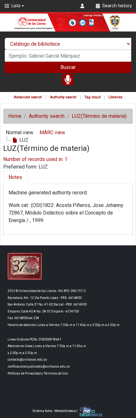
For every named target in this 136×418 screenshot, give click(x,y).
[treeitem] (20, 140)
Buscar (68, 67)
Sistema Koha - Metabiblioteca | (55, 411)
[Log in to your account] (83, 6)
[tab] (15, 177)
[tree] (68, 140)
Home (15, 116)
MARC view (52, 132)
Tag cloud (92, 97)
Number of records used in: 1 (35, 159)
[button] (14, 6)
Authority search (63, 97)
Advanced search (28, 97)
